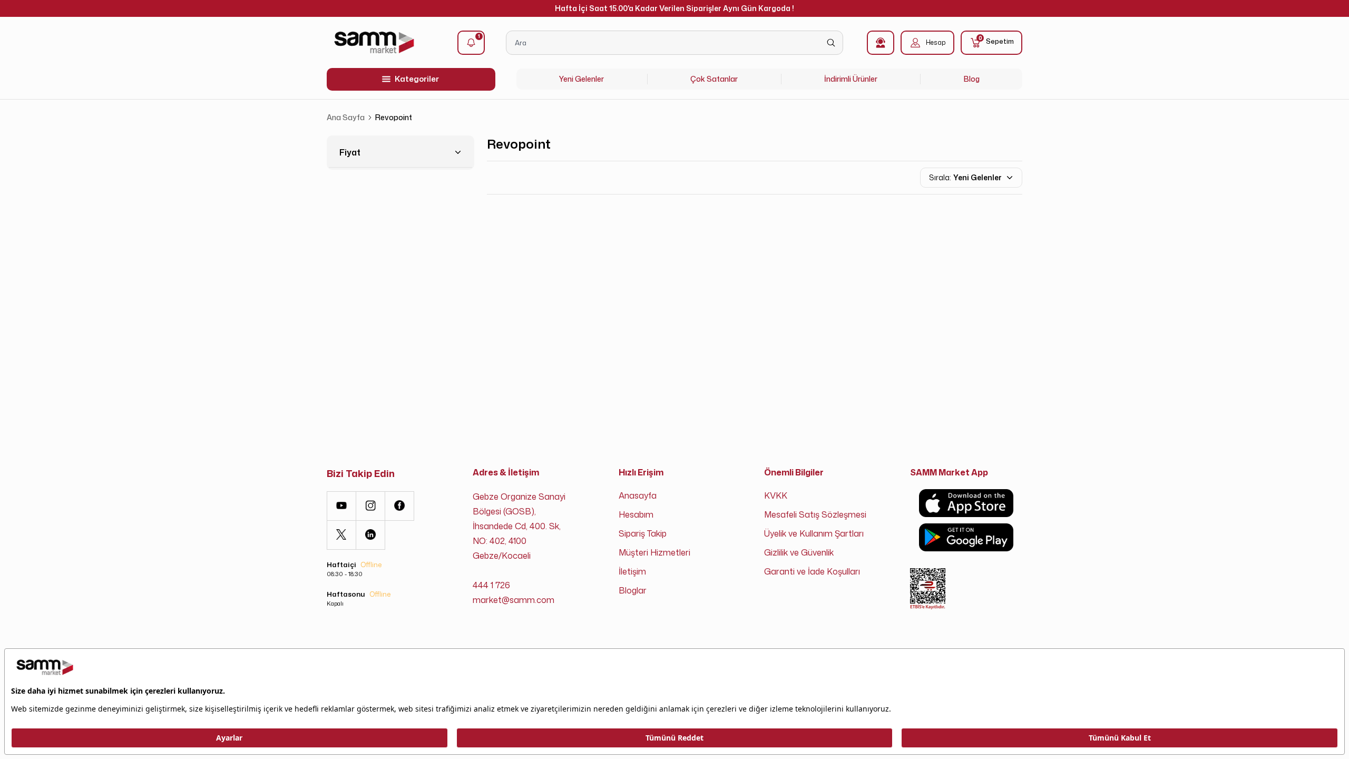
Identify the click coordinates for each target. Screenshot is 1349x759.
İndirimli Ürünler (850, 79)
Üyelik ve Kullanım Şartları (814, 533)
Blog (972, 79)
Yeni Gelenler (581, 79)
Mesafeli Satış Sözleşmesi (815, 514)
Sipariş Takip (643, 533)
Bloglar (633, 590)
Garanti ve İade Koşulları (812, 571)
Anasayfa (638, 495)
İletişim (632, 571)
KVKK (775, 495)
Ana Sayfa (346, 117)
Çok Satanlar (714, 79)
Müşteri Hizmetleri (654, 552)
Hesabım (636, 514)
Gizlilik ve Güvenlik (799, 552)
